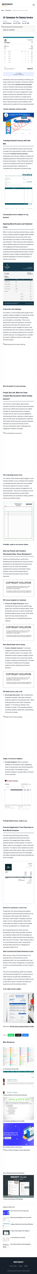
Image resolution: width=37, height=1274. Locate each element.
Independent (19, 1262)
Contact (20, 1266)
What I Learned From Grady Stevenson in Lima (18, 951)
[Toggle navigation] (33, 5)
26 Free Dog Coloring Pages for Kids (22, 1026)
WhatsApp (11, 1035)
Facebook (25, 1035)
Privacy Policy (13, 1266)
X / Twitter (18, 1035)
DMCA (26, 1266)
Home (2, 10)
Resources (8, 10)
